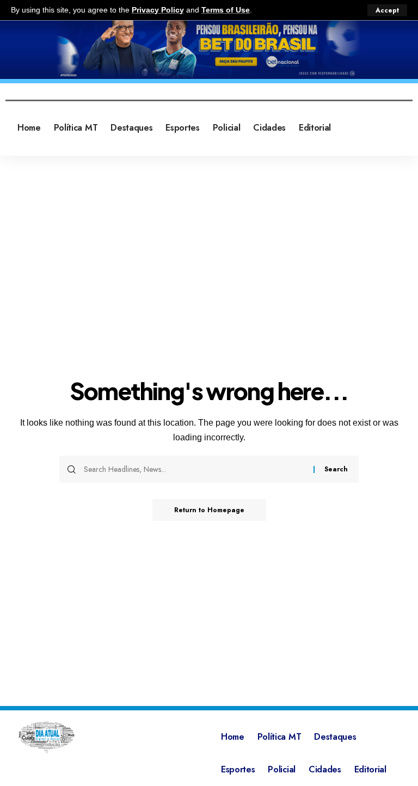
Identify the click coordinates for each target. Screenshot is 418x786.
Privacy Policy (158, 10)
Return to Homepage (209, 510)
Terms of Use (225, 10)
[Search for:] (195, 469)
